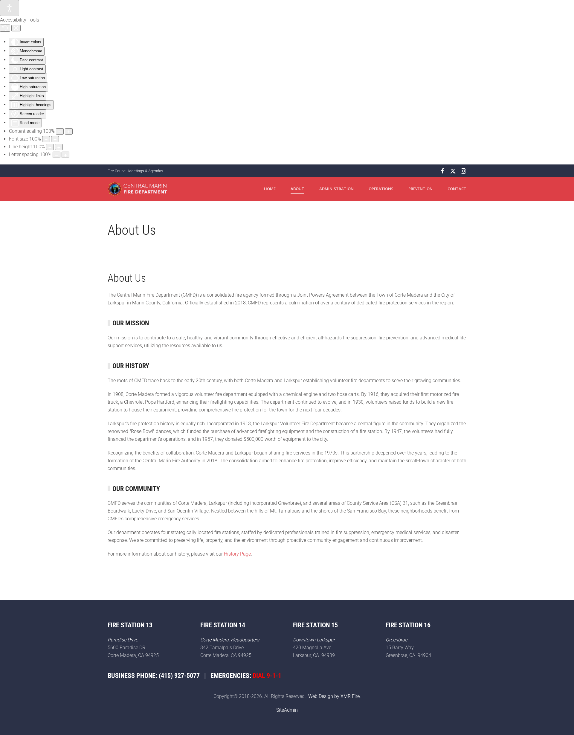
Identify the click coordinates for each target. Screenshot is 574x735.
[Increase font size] (55, 139)
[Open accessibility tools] (9, 8)
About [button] (297, 188)
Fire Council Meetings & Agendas (135, 171)
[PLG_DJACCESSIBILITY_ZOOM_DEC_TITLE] (60, 131)
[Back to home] (137, 189)
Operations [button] (381, 188)
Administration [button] (336, 188)
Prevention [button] (420, 188)
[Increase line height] (59, 147)
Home (270, 188)
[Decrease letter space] (56, 155)
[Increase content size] (69, 131)
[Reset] (5, 28)
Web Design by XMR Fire (334, 696)
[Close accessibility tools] (16, 28)
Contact (457, 188)
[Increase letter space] (65, 155)
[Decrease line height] (50, 147)
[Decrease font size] (46, 139)
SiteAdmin (287, 710)
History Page (237, 554)
